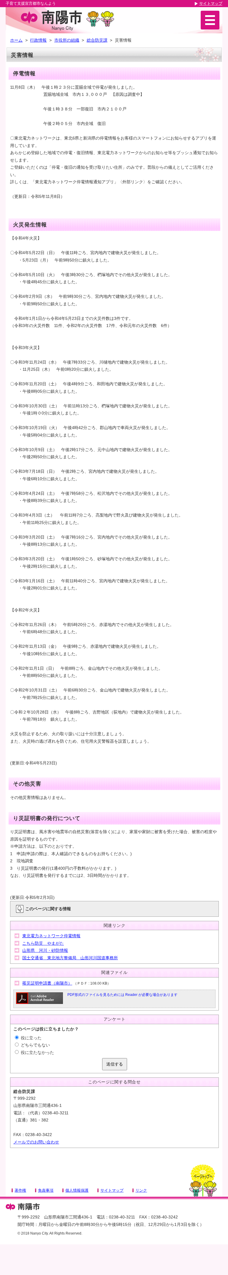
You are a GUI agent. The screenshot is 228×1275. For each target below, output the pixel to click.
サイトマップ (210, 3)
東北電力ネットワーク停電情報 (51, 935)
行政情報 (38, 40)
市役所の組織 (66, 40)
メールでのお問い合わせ (36, 1142)
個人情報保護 (76, 1190)
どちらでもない (35, 1045)
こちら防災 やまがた (43, 943)
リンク (141, 1190)
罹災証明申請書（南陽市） (47, 983)
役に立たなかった (37, 1052)
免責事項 (45, 1190)
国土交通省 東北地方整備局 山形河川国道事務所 (70, 957)
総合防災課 (97, 40)
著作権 (20, 1190)
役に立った (31, 1037)
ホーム (16, 40)
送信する (114, 1064)
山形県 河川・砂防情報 (45, 950)
